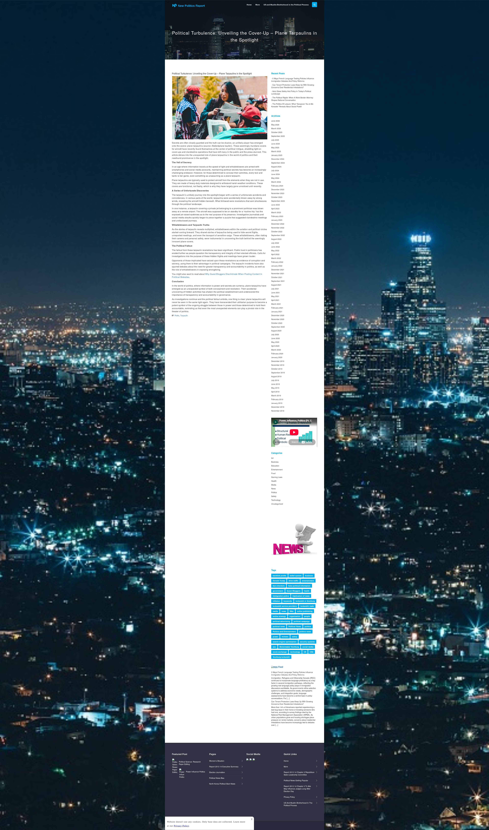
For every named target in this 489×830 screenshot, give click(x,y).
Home (249, 5)
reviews (285, 636)
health (306, 591)
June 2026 (275, 121)
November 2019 (277, 365)
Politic (177, 315)
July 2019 (275, 380)
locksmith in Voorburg (305, 601)
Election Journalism (217, 772)
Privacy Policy (289, 797)
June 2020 (275, 338)
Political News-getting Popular (296, 780)
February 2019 (277, 399)
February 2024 (277, 185)
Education (275, 465)
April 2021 (275, 300)
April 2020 (275, 346)
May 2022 (275, 250)
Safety (273, 496)
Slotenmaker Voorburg (289, 646)
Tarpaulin (184, 315)
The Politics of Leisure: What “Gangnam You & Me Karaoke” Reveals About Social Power (292, 105)
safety (294, 636)
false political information (299, 585)
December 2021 (277, 269)
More (257, 5)
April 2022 (275, 254)
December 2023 (277, 189)
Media (273, 484)
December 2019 (277, 361)
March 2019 (276, 395)
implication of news (301, 596)
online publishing (305, 611)
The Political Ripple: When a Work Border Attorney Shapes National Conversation (292, 98)
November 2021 (277, 273)
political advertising (281, 621)
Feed (280, 666)
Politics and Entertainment (284, 631)
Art (272, 458)
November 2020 (277, 319)
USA (311, 652)
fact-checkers (279, 585)
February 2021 (277, 307)
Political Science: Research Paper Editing (190, 762)
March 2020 (276, 349)
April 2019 (275, 391)
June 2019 (275, 384)
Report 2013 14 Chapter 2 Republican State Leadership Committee (299, 773)
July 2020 (275, 334)
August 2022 (276, 239)
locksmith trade (307, 606)
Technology (276, 500)
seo (274, 646)
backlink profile (279, 575)
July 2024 (275, 170)
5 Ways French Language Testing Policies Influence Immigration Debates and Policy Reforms (292, 79)
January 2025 (276, 155)
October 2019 (276, 369)
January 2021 (276, 311)
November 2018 (277, 410)
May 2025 (275, 147)
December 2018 (277, 407)
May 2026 (275, 124)
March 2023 (276, 212)
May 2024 (275, 178)
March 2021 (276, 304)
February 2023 (277, 216)
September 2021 (278, 281)
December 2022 (277, 224)
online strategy (279, 616)
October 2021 (276, 277)
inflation (276, 601)
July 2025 (275, 140)
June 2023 (275, 204)
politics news (305, 631)
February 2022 (277, 262)
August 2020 (276, 330)
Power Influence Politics (195, 771)
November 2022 (277, 227)
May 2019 (275, 388)
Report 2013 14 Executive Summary (223, 766)
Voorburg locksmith (281, 657)
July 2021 (275, 288)
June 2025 (275, 143)
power (275, 636)
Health (273, 481)
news (284, 611)
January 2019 (276, 403)
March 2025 (276, 151)
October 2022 (276, 231)
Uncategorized (277, 504)
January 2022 (276, 266)
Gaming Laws (276, 477)
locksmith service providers (285, 606)
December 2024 (277, 159)
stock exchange (280, 652)
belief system (295, 575)
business (309, 575)
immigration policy (281, 596)
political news (279, 626)
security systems (307, 641)
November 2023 (277, 193)
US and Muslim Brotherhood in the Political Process (286, 5)
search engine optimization (284, 641)
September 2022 (278, 235)
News (273, 488)
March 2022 (276, 258)
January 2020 (276, 357)
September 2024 (278, 162)
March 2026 (276, 128)
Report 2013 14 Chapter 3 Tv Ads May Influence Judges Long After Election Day (297, 788)
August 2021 (276, 285)
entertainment (308, 580)
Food (273, 473)
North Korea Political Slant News (222, 783)
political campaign (302, 621)
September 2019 (278, 372)
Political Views (294, 626)
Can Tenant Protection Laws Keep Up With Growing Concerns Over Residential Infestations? (292, 86)
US (305, 652)
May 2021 (275, 296)
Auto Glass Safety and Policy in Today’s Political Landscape (291, 92)
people (307, 616)
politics (308, 626)
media (275, 611)
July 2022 (275, 243)
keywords (288, 601)
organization (294, 616)
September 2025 (278, 136)
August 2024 (276, 166)
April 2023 (275, 208)
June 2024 (275, 174)
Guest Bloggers (293, 591)
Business (275, 462)
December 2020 (277, 315)
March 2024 (276, 182)
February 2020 (277, 353)
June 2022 (275, 246)
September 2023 (278, 201)
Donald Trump (279, 580)
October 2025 (276, 132)
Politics (274, 492)
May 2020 (275, 342)
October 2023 (276, 197)
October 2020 (276, 323)
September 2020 (278, 327)
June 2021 (275, 292)
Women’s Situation (216, 761)
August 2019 (276, 376)
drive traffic (293, 580)
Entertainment (277, 469)
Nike (292, 611)
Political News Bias (216, 778)
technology (295, 652)
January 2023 (276, 220)
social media (307, 646)
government (278, 591)
